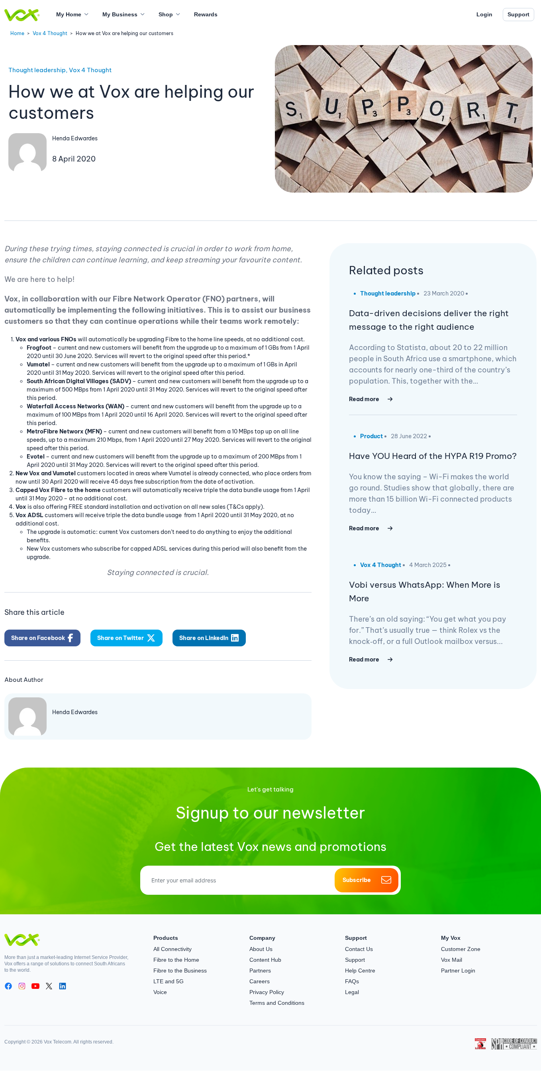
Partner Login (458, 970)
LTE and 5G (168, 981)
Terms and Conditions (276, 1003)
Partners (260, 970)
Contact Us (359, 949)
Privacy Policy (266, 992)
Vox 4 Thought (50, 33)
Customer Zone (460, 949)
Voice (160, 992)
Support (518, 14)
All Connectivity (172, 949)
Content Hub (265, 960)
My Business (119, 14)
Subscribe (357, 880)
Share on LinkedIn (203, 638)
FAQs (352, 981)
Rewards (206, 14)
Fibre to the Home (176, 960)
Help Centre (360, 970)
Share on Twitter (120, 638)
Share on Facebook (38, 638)
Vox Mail (451, 960)
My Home (68, 14)
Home (17, 33)
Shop (166, 14)
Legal (352, 992)
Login (484, 14)
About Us (260, 949)
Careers (259, 981)
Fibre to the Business (180, 970)
